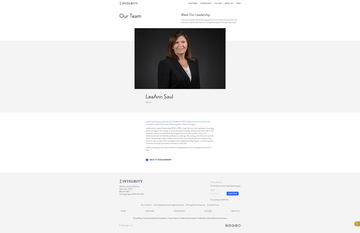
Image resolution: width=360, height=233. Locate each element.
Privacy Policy (137, 218)
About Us (229, 3)
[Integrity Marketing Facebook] (226, 225)
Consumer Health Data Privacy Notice (155, 218)
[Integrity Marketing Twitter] (236, 225)
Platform (193, 3)
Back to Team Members (160, 160)
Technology (205, 3)
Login (238, 3)
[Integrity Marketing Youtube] (239, 225)
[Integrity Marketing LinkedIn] (229, 225)
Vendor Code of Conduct (188, 218)
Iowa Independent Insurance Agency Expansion (169, 205)
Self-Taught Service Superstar (195, 205)
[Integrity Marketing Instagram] (233, 225)
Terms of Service (173, 218)
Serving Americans (213, 205)
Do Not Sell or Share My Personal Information (212, 218)
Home (123, 211)
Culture (218, 3)
